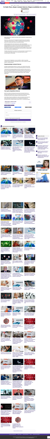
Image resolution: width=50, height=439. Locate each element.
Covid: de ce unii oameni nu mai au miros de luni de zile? (6, 353)
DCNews (3, 2)
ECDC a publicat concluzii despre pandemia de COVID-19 (18, 262)
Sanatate (15, 5)
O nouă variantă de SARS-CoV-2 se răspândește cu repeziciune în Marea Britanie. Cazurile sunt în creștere (5, 249)
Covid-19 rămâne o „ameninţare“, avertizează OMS (17, 173)
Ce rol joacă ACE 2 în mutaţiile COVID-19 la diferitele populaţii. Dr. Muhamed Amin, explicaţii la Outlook (18, 425)
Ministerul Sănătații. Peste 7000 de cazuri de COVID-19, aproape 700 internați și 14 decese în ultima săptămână (18, 211)
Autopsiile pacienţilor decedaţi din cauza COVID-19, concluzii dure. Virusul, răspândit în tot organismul (6, 383)
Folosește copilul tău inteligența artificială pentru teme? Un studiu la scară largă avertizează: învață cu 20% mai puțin (18, 249)
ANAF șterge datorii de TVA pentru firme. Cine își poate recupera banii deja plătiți (29, 313)
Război (15, 0)
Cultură (19, 1)
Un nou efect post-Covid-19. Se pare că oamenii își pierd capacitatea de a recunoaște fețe (29, 301)
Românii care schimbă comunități (38, 0)
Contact (31, 434)
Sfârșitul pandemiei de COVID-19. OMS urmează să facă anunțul (18, 326)
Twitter (19, 107)
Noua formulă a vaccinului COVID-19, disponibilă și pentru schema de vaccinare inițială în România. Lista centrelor (29, 327)
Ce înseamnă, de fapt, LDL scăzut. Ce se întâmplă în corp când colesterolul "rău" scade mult (6, 340)
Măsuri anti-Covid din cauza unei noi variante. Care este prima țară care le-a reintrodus (18, 223)
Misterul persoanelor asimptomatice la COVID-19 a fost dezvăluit (29, 248)
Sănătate (15, 1)
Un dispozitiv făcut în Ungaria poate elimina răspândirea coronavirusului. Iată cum (29, 367)
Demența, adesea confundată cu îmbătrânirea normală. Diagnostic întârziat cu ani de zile (6, 236)
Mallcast (29, 1)
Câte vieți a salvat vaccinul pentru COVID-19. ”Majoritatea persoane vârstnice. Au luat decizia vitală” (17, 149)
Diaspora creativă (29, 0)
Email (29, 107)
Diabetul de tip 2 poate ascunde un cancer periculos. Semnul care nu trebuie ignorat (6, 289)
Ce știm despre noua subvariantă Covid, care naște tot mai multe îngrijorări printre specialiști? (28, 383)
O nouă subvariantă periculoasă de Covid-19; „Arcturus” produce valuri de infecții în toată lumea (18, 275)
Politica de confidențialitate (12, 434)
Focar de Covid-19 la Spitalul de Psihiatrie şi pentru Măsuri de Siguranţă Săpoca (29, 222)
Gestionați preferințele (25, 434)
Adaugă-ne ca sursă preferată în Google (20, 14)
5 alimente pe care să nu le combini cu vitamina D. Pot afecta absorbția (6, 173)
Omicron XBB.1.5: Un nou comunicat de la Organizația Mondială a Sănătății (29, 353)
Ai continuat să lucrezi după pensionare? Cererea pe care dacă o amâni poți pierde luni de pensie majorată (29, 211)
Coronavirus (17, 5)
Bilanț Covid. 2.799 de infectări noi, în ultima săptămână (17, 313)
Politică (12, 0)
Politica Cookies (19, 434)
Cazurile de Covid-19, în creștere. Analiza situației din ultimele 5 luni (29, 288)
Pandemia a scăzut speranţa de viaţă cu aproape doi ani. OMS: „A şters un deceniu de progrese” (18, 136)
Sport (22, 1)
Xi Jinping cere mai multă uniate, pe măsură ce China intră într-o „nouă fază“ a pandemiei (17, 398)
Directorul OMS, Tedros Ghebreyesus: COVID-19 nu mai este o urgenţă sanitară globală (6, 263)
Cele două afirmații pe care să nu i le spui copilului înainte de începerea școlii (18, 185)
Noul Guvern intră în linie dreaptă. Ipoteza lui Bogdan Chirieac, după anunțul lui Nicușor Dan (43, 139)
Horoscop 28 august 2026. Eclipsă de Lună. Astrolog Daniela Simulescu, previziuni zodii (43, 142)
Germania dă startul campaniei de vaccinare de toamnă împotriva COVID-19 (6, 210)
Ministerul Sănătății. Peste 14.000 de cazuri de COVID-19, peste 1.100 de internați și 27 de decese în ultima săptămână (6, 186)
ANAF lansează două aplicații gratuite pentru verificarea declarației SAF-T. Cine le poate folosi (29, 263)
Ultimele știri (8, 0)
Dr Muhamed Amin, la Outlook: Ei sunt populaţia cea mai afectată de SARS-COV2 (5, 425)
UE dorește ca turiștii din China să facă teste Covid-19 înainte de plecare (6, 397)
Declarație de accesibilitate (36, 434)
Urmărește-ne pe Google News (32, 14)
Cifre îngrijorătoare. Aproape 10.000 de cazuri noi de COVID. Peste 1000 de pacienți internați (29, 174)
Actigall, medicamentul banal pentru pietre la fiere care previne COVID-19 (29, 411)
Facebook (8, 107)
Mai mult (33, 1)
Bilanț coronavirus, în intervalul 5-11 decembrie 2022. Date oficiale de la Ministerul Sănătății (17, 412)
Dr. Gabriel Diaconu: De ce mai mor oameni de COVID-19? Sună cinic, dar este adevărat (6, 367)
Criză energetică (19, 0)
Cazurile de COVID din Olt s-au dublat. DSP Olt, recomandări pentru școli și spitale (29, 186)
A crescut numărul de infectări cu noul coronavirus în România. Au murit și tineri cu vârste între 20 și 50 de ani (29, 340)
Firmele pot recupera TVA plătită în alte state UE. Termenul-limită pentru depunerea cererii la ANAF (29, 136)
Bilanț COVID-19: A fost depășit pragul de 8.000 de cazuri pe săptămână (17, 288)
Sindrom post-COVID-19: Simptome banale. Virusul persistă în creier (5, 135)
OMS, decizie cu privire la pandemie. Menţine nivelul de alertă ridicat (6, 326)
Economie (24, 0)
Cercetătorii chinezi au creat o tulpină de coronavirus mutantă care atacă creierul (6, 147)
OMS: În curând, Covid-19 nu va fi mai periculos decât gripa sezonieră (6, 300)
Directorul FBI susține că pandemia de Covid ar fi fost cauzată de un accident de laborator (6, 314)
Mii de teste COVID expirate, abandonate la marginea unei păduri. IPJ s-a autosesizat (29, 274)
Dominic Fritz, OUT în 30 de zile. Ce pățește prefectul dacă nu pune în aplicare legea (43, 152)
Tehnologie (25, 1)
